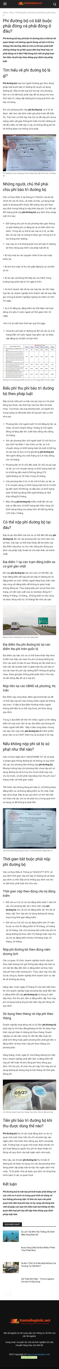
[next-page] (9, 1294)
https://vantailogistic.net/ (38, 1354)
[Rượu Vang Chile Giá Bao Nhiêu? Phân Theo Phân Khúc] (11, 1252)
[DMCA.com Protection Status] (29, 1358)
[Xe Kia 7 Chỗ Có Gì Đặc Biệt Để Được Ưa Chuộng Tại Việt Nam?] (11, 1267)
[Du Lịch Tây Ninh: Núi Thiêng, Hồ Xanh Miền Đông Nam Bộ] (11, 1236)
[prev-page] (4, 1294)
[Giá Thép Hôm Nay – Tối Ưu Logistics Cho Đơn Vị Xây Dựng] (11, 1283)
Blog (11, 12)
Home (5, 12)
